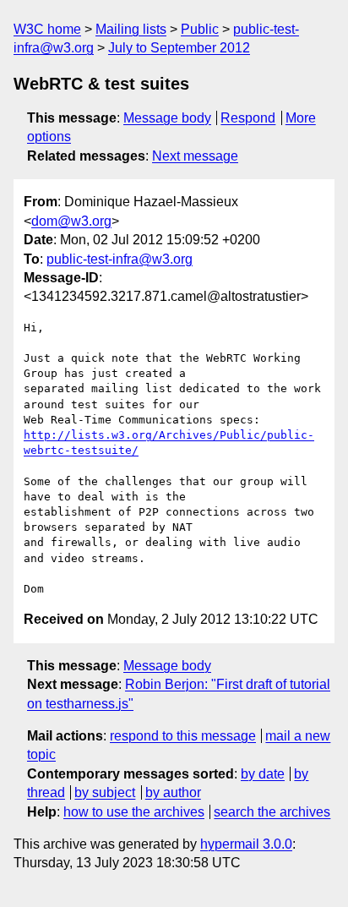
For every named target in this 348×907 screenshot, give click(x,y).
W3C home (47, 29)
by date (263, 774)
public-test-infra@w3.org (119, 259)
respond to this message (183, 736)
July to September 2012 (179, 48)
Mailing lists (130, 29)
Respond (247, 118)
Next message (195, 156)
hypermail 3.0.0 (246, 844)
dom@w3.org (71, 221)
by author (173, 792)
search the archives (272, 812)
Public (200, 29)
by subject (104, 792)
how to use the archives (133, 812)
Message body (167, 118)
